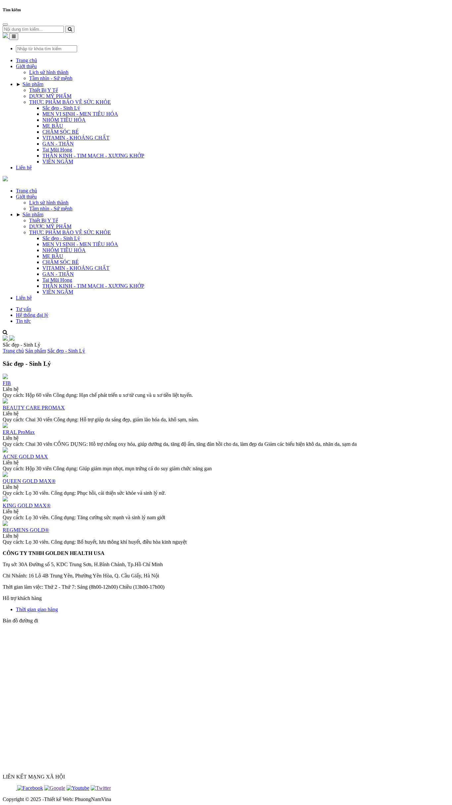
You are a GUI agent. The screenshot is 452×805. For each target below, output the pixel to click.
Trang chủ (13, 351)
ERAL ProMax (19, 432)
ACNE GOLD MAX (25, 456)
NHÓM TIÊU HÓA (64, 120)
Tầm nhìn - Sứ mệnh (50, 78)
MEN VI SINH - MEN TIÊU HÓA (80, 114)
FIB (7, 383)
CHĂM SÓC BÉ (60, 132)
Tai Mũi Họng (57, 149)
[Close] (5, 24)
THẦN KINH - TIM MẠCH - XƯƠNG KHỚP (93, 155)
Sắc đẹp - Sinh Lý (61, 108)
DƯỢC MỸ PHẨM (50, 96)
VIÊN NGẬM (57, 161)
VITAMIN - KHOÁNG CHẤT (76, 138)
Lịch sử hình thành (48, 72)
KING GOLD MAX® (27, 505)
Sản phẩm (35, 351)
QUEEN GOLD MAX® (29, 481)
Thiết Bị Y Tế (43, 90)
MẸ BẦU (52, 126)
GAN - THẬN (58, 144)
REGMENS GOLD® (26, 530)
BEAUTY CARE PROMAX (34, 407)
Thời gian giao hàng (37, 609)
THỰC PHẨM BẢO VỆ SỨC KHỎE (70, 102)
